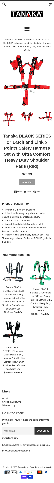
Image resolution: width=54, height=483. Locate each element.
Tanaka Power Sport (26, 467)
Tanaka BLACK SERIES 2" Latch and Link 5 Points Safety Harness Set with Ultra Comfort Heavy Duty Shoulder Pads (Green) (41, 300)
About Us (6, 398)
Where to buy (8, 405)
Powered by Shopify (43, 467)
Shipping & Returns (11, 401)
